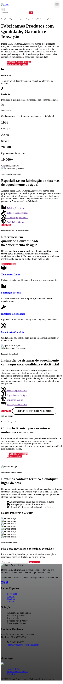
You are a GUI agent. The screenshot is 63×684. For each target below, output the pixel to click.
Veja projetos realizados (34, 411)
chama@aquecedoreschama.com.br (23, 645)
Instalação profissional (16, 390)
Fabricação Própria (11, 292)
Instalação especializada (17, 213)
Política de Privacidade (17, 671)
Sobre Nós (12, 594)
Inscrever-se (34, 562)
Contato (10, 601)
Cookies (11, 674)
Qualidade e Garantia (16, 222)
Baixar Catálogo (8, 264)
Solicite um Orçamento (17, 64)
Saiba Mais (6, 225)
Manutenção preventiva (17, 217)
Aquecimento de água (17, 395)
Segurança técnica (14, 400)
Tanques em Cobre (10, 274)
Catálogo (11, 599)
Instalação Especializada (13, 314)
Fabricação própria (15, 208)
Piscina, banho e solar (17, 404)
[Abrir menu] (57, 5)
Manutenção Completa (12, 332)
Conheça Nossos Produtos (19, 62)
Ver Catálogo (15, 456)
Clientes (11, 596)
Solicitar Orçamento (18, 454)
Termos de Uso (14, 669)
